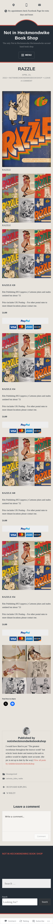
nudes (20, 779)
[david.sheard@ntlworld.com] (39, 5)
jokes (15, 779)
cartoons (9, 779)
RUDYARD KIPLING (17, 787)
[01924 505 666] (26, 5)
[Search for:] (26, 884)
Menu (28, 55)
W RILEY (11, 793)
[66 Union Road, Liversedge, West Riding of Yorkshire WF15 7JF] (13, 5)
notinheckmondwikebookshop (25, 78)
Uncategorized (11, 774)
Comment (41, 836)
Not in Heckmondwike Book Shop (26, 35)
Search (4, 897)
